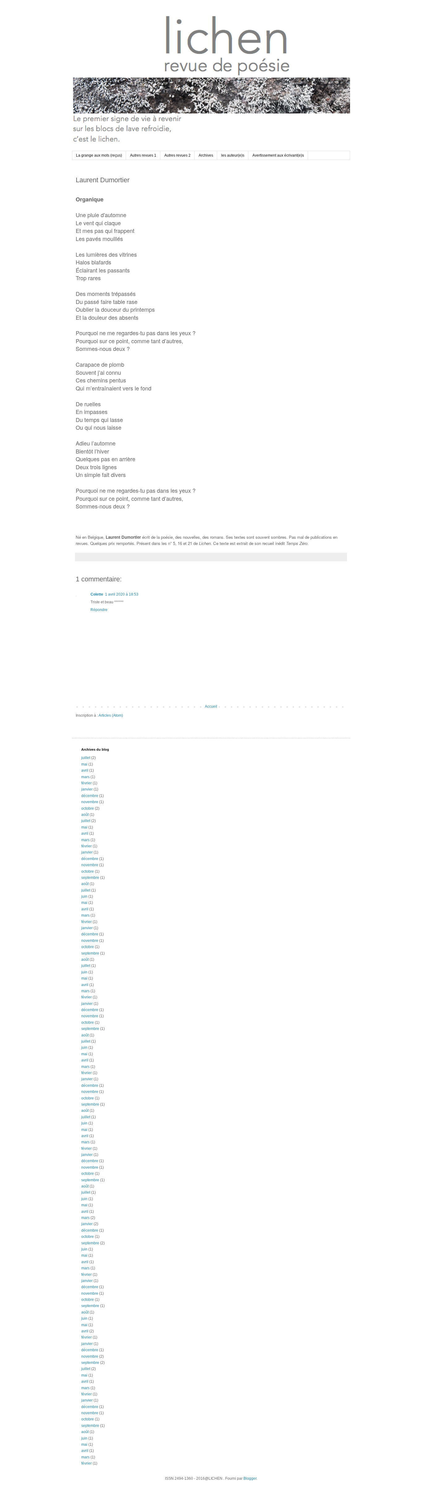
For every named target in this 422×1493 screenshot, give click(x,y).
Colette (97, 594)
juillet (85, 758)
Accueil (211, 706)
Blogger (249, 1478)
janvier (87, 789)
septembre (90, 877)
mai (84, 764)
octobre (87, 808)
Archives (206, 155)
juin (84, 896)
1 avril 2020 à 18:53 (121, 594)
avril (84, 770)
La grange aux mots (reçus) (99, 155)
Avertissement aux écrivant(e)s (278, 155)
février (86, 783)
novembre (89, 802)
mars (85, 777)
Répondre (99, 610)
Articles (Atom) (111, 715)
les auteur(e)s (232, 155)
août (85, 814)
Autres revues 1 (143, 155)
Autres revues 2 (177, 155)
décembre (89, 796)
